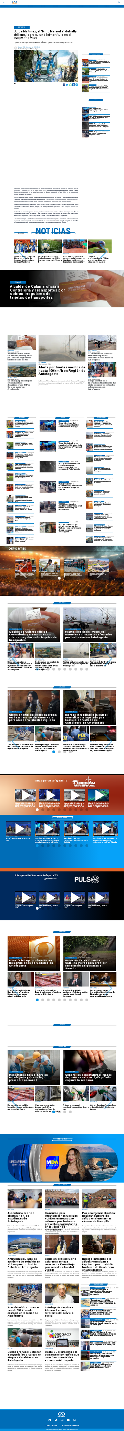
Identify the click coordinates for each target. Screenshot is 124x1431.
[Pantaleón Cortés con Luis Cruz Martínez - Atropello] (85, 1355)
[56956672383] (74, 1421)
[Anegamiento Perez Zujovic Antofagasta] (89, 527)
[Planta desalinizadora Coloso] (89, 458)
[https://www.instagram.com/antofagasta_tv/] (62, 1421)
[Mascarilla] (85, 1366)
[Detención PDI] (85, 1334)
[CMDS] (85, 1302)
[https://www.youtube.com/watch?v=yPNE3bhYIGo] (18, 828)
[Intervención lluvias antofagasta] (89, 435)
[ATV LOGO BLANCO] (61, 1417)
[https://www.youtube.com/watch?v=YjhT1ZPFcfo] (98, 897)
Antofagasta (68, 560)
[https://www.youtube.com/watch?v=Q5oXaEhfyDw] (74, 795)
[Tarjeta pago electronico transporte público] (89, 423)
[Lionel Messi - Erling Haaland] (10, 540)
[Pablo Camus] (85, 1345)
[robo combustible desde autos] (85, 125)
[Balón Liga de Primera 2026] (85, 87)
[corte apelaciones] (89, 539)
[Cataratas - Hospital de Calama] (85, 1313)
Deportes (20, 560)
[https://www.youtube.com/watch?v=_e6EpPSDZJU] (98, 795)
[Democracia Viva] (85, 1291)
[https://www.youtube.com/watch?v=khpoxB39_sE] (25, 897)
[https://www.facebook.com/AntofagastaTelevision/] (49, 1421)
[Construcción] (89, 493)
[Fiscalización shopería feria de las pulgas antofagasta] (89, 447)
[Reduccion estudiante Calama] (85, 133)
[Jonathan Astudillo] (10, 498)
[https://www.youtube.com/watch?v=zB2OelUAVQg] (76, 828)
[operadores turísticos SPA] (89, 481)
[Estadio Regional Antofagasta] (10, 519)
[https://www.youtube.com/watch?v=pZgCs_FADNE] (49, 897)
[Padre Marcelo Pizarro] (85, 118)
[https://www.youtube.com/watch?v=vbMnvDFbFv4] (74, 897)
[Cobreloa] (10, 487)
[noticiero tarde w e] (63, 1181)
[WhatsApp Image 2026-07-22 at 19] (85, 79)
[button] (22, 251)
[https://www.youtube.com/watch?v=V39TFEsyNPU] (105, 828)
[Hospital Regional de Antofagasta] (89, 516)
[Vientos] (62, 348)
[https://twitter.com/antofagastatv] (55, 1421)
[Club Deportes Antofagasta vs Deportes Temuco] (10, 423)
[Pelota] (10, 476)
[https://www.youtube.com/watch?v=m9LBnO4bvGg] (49, 795)
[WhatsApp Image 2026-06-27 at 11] (10, 530)
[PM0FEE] (85, 71)
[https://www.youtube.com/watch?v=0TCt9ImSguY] (47, 828)
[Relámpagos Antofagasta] (85, 1323)
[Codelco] (89, 504)
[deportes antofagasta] (85, 63)
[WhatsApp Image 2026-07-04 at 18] (10, 508)
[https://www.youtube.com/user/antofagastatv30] (68, 1421)
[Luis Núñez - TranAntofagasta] (85, 110)
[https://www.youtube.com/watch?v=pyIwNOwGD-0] (25, 795)
